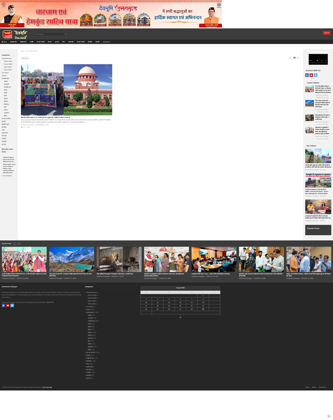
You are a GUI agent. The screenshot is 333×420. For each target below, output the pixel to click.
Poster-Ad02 (8, 64)
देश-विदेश (90, 42)
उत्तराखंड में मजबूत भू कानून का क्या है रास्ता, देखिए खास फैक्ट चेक (8, 159)
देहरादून (6, 98)
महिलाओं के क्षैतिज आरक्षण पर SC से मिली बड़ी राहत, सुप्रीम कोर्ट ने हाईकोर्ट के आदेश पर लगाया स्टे (45, 117)
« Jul (180, 315)
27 (180, 309)
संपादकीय (97, 42)
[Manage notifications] (329, 416)
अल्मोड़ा (6, 81)
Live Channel (7, 175)
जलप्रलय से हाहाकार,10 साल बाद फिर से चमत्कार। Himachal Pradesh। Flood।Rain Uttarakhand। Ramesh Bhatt (317, 191)
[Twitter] (315, 75)
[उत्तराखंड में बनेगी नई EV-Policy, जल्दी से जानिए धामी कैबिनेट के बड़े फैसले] (214, 259)
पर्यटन (63, 42)
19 (169, 306)
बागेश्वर (6, 110)
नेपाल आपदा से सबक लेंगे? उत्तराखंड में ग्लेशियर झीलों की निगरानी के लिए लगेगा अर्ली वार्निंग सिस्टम (70, 275)
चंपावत (5, 90)
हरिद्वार (5, 115)
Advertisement (6, 58)
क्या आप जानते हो (40, 42)
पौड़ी (5, 107)
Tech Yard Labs (47, 387)
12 (169, 302)
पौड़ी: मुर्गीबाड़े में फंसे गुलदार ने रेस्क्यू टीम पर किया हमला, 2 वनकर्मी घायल (322, 117)
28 (192, 309)
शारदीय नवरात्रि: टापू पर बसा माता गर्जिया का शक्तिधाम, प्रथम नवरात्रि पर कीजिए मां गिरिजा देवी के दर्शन (9, 169)
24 (146, 309)
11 (157, 302)
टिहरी (5, 95)
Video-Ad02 (8, 70)
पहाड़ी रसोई (70, 42)
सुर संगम (57, 42)
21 (192, 306)
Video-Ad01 (8, 67)
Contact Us (106, 42)
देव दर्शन (50, 42)
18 (157, 306)
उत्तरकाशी (6, 84)
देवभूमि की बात (23, 42)
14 (192, 302)
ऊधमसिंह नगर (7, 87)
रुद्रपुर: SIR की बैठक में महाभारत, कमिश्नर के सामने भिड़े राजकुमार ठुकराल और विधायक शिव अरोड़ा (308, 275)
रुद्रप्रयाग (6, 113)
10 (146, 302)
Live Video (5, 72)
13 (180, 302)
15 (203, 302)
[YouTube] (311, 75)
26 (169, 309)
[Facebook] (307, 75)
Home (5, 42)
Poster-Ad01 (8, 61)
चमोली (5, 93)
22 (203, 306)
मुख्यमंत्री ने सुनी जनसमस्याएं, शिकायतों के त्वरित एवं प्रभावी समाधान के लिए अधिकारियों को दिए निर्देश (260, 275)
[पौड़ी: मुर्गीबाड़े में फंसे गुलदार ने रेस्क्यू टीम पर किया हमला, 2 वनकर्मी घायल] (309, 118)
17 (146, 306)
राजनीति (31, 42)
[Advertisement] (166, 405)
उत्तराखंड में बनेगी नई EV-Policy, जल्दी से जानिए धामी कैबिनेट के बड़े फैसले (211, 274)
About (314, 387)
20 (180, 306)
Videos (4, 75)
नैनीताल (6, 101)
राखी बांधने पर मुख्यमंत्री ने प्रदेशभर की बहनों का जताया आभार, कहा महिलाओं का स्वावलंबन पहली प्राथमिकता (164, 275)
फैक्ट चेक (4, 135)
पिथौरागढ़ (6, 104)
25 (157, 309)
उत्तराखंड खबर (13, 42)
